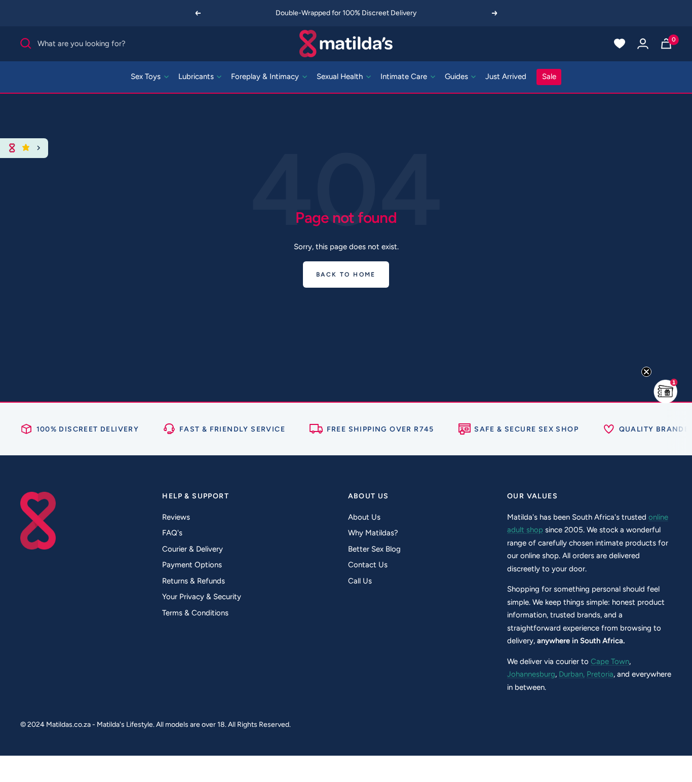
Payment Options (192, 564)
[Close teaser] (646, 372)
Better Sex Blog (374, 549)
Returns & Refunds (193, 580)
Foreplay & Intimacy (266, 76)
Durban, (572, 674)
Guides (457, 76)
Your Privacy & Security (201, 596)
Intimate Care (404, 76)
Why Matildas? (373, 532)
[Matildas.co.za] (346, 43)
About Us (364, 517)
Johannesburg (531, 674)
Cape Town (610, 661)
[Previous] (198, 13)
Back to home (346, 274)
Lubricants (197, 76)
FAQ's (172, 532)
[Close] (38, 148)
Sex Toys (147, 76)
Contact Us (368, 564)
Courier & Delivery (192, 549)
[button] (665, 391)
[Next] (495, 13)
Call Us (360, 580)
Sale (549, 76)
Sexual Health (341, 76)
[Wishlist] (619, 43)
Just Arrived (505, 76)
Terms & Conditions (195, 612)
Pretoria (600, 674)
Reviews (176, 517)
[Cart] (666, 43)
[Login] (642, 43)
